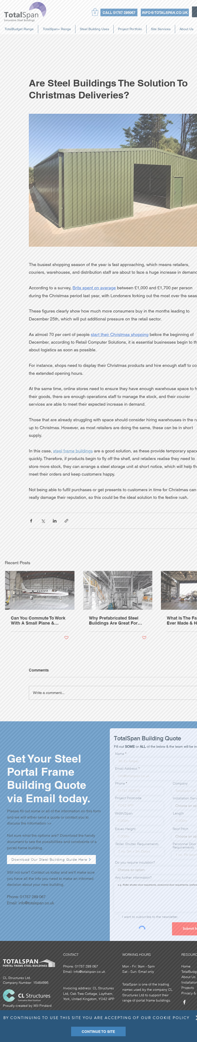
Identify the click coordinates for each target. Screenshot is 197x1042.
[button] (98, 1031)
